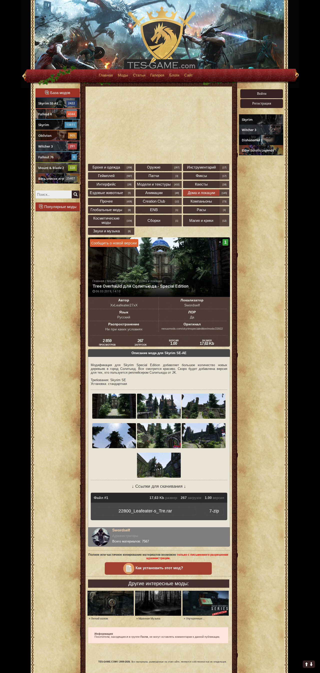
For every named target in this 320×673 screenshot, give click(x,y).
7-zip (214, 510)
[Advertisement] (260, 234)
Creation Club (154, 201)
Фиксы (201, 176)
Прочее (106, 201)
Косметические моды (106, 220)
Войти (261, 94)
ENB (154, 210)
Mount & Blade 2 (56, 168)
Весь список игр (56, 178)
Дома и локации (201, 193)
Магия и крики (201, 220)
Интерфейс (106, 184)
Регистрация (261, 103)
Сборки (154, 220)
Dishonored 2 (252, 140)
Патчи (153, 176)
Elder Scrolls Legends (258, 150)
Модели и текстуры (154, 184)
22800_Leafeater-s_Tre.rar (145, 510)
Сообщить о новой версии (114, 243)
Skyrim (56, 125)
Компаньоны (201, 201)
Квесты (201, 184)
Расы (201, 210)
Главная (106, 75)
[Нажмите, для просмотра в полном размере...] (114, 417)
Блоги (174, 75)
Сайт (188, 75)
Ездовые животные (106, 193)
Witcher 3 (56, 146)
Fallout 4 (56, 114)
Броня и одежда (106, 167)
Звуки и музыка (106, 231)
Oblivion (56, 135)
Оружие (153, 167)
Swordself (121, 530)
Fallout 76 (56, 157)
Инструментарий (201, 167)
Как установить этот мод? (159, 568)
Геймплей (106, 176)
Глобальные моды (106, 210)
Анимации (153, 193)
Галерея (157, 75)
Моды (123, 75)
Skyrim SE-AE (56, 103)
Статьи (139, 75)
